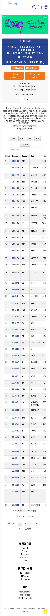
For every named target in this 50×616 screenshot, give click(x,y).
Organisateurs (25, 557)
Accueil (25, 548)
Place (7, 156)
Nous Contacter (25, 591)
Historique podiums (36, 76)
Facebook (26, 573)
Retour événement (14, 76)
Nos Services (25, 594)
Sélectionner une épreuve (25, 94)
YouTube (26, 576)
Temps (15, 156)
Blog (25, 560)
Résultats (25, 554)
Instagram (26, 579)
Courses (25, 551)
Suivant (28, 528)
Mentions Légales (25, 598)
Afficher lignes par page (25, 510)
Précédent (11, 523)
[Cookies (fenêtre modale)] (45, 612)
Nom (32, 156)
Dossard (25, 156)
